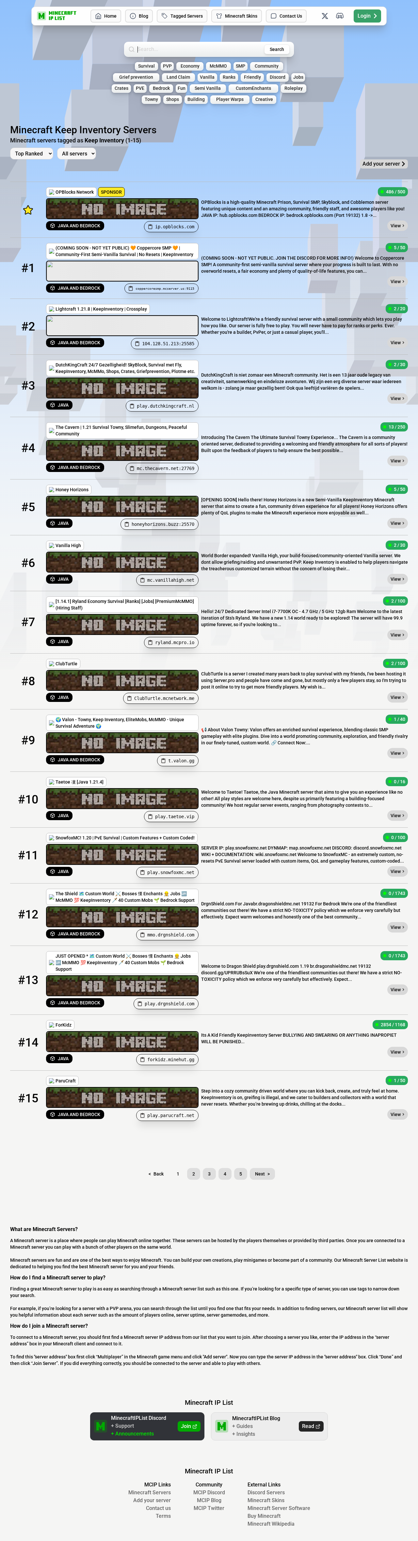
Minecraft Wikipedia (271, 1524)
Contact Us (291, 16)
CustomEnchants (253, 88)
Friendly (252, 77)
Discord (277, 77)
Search (277, 49)
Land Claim (178, 77)
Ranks (229, 77)
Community (267, 66)
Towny (151, 99)
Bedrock (161, 88)
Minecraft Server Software (279, 1508)
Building (196, 99)
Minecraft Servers (149, 1492)
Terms (163, 1516)
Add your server (152, 1500)
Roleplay (293, 88)
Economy (190, 66)
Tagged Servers (186, 16)
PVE (140, 88)
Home (110, 16)
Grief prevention (136, 77)
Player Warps (230, 99)
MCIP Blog (209, 1500)
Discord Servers (266, 1492)
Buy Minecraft (264, 1516)
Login (364, 16)
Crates (121, 88)
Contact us (158, 1508)
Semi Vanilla (208, 88)
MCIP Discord (209, 1492)
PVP (167, 66)
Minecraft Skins (241, 16)
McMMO (218, 66)
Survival (146, 66)
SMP (240, 66)
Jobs (298, 77)
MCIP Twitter (209, 1508)
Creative (264, 99)
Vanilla (207, 77)
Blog (143, 16)
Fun (181, 88)
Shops (172, 99)
